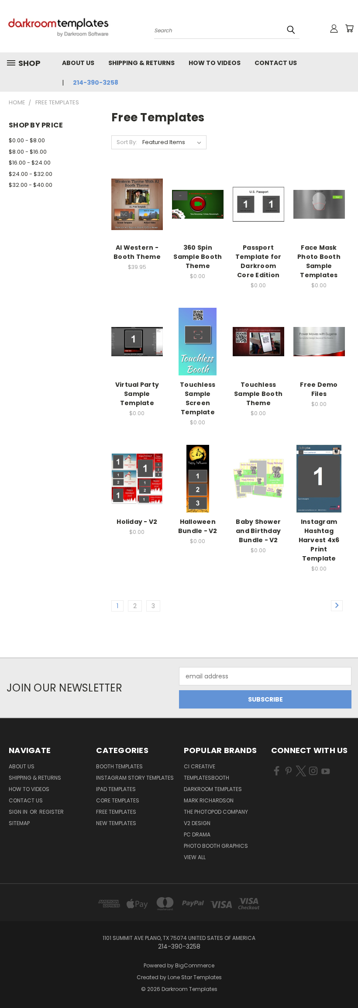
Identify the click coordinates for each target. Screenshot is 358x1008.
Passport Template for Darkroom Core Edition (258, 261)
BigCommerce (194, 965)
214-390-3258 (95, 82)
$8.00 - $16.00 (28, 152)
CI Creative (199, 766)
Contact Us (276, 62)
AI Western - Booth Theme (137, 252)
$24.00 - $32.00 (30, 174)
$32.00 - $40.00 (30, 185)
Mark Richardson (209, 800)
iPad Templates (116, 789)
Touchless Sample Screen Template (197, 398)
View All (195, 857)
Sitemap (19, 823)
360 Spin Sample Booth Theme (197, 256)
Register (51, 811)
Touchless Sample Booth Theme (258, 393)
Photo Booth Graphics (216, 846)
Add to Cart (137, 220)
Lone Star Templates (195, 977)
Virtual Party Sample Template (137, 393)
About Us (78, 62)
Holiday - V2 (137, 521)
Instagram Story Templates (135, 777)
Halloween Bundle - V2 (197, 526)
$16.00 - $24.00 (30, 162)
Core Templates (117, 800)
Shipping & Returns (141, 62)
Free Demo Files (318, 389)
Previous (344, 980)
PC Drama (197, 834)
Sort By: (127, 142)
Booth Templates (119, 766)
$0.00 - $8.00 (27, 140)
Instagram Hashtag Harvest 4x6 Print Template (319, 540)
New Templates (116, 823)
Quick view (137, 186)
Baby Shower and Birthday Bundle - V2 (258, 530)
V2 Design (197, 823)
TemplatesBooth (206, 777)
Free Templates (116, 811)
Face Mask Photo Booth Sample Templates (319, 261)
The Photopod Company (216, 811)
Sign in (19, 811)
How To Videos (215, 62)
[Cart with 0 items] (349, 28)
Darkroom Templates (213, 789)
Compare (134, 203)
